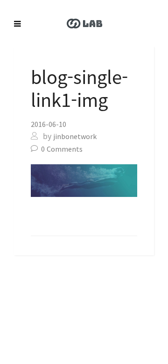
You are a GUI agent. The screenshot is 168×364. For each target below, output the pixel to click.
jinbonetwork (75, 136)
